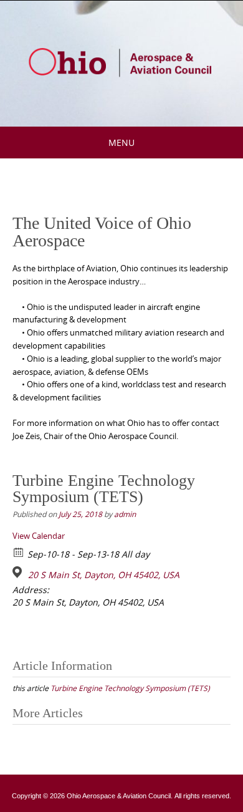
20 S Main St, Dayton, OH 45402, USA (103, 575)
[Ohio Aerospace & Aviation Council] (121, 61)
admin (125, 514)
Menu (121, 142)
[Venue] (19, 572)
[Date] (19, 552)
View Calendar (38, 535)
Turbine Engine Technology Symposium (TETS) (130, 688)
